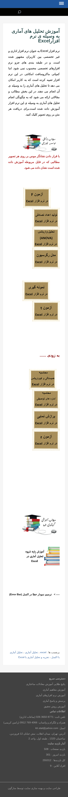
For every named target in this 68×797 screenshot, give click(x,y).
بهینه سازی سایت (34, 788)
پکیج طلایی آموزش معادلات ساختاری (45, 684)
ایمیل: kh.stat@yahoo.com (50, 728)
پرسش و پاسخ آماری (54, 700)
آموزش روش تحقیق (54, 706)
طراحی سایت (52, 788)
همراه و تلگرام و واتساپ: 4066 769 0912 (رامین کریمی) (34, 722)
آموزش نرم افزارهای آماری (50, 695)
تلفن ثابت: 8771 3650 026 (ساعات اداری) (42, 716)
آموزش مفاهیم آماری (54, 689)
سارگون (12, 788)
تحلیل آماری (31, 652)
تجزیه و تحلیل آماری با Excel (33, 657)
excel (43, 652)
